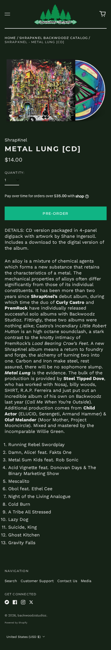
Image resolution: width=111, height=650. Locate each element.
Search (11, 581)
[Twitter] (31, 602)
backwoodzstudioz (32, 615)
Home (10, 38)
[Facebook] (15, 602)
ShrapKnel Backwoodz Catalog (53, 38)
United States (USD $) (24, 637)
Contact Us (67, 581)
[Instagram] (23, 602)
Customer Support (37, 581)
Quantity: (15, 173)
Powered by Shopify (16, 622)
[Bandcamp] (7, 602)
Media (86, 581)
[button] (102, 14)
